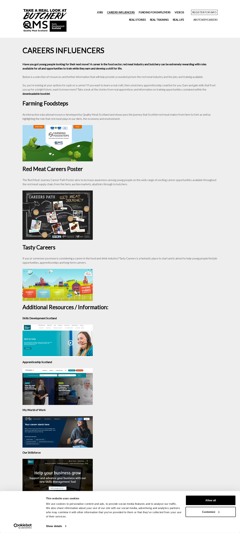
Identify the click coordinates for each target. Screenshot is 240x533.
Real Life (178, 19)
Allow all (210, 500)
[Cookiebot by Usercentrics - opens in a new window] (22, 526)
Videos (179, 12)
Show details (54, 526)
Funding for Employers (155, 12)
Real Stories (137, 19)
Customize (208, 511)
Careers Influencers (121, 12)
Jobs (100, 12)
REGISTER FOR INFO (204, 12)
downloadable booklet (36, 93)
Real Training (159, 19)
